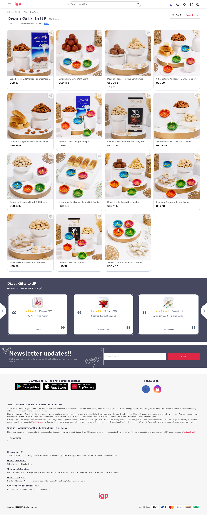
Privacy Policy (110, 455)
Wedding (33, 489)
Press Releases (41, 455)
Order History (68, 455)
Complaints (81, 455)
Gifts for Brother (96, 472)
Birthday (11, 489)
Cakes (27, 481)
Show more (16, 438)
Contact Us (21, 455)
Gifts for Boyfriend (29, 472)
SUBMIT (183, 356)
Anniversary (22, 489)
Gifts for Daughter (79, 472)
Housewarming (45, 489)
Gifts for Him (26, 464)
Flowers (18, 481)
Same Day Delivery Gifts (60, 481)
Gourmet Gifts (79, 481)
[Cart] (191, 4)
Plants (10, 481)
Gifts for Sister (112, 472)
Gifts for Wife (13, 472)
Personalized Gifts (40, 481)
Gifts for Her (12, 464)
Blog (30, 455)
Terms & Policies (95, 455)
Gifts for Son (63, 472)
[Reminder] (171, 4)
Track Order (55, 455)
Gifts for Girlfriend (48, 472)
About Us (11, 455)
